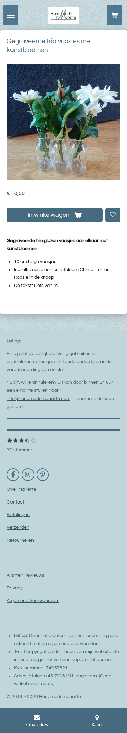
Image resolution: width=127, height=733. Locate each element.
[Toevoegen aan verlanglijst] (112, 215)
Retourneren (20, 540)
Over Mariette (21, 489)
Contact (15, 502)
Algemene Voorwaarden (33, 600)
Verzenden (18, 527)
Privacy (15, 588)
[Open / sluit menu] (10, 15)
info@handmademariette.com (38, 398)
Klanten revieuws (25, 575)
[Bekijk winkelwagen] (114, 15)
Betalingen (18, 514)
